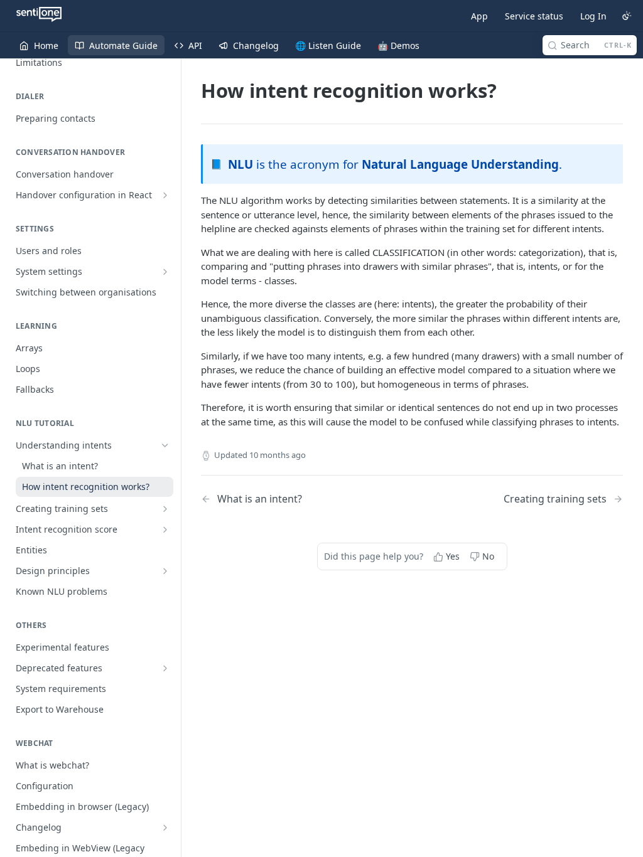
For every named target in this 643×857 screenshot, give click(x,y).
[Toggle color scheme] (627, 16)
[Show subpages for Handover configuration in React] (165, 195)
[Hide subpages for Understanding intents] (165, 445)
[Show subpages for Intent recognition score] (165, 529)
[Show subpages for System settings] (165, 272)
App (479, 16)
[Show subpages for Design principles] (165, 571)
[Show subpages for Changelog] (165, 827)
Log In (593, 16)
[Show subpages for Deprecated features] (165, 668)
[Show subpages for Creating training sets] (165, 509)
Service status (534, 16)
